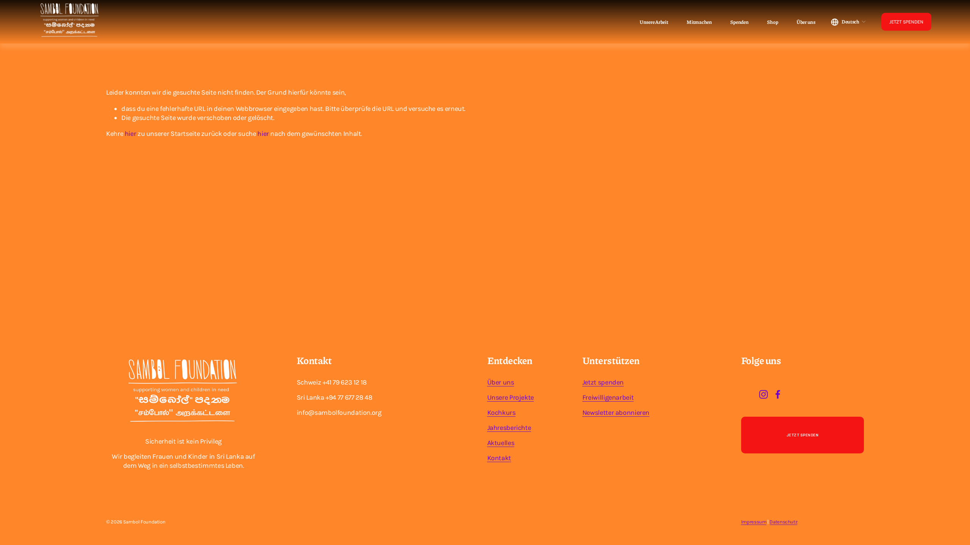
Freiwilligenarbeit (608, 397)
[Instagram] (763, 394)
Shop (772, 22)
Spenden (739, 22)
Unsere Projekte (510, 397)
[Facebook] (777, 394)
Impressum (754, 522)
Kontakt (499, 458)
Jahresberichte (509, 428)
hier (130, 133)
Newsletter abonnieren (615, 412)
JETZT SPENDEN (906, 22)
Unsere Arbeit (654, 22)
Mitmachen (699, 22)
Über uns (805, 22)
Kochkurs (501, 412)
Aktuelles (501, 443)
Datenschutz (783, 522)
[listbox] (848, 21)
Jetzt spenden (603, 382)
